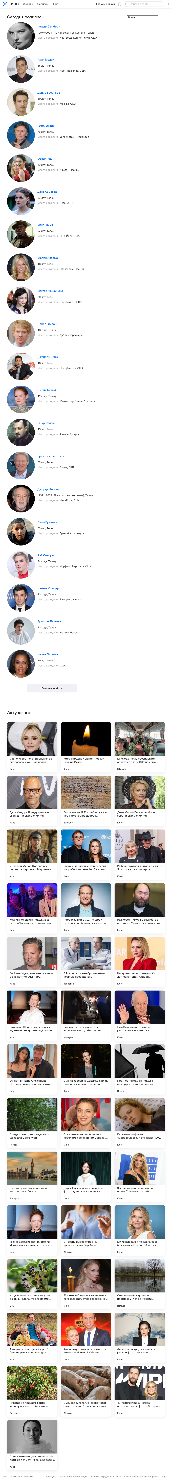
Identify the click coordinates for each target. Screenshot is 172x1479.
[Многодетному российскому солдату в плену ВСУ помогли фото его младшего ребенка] (140, 747)
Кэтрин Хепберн (48, 26)
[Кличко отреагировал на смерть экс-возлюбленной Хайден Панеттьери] (86, 1338)
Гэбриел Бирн (46, 125)
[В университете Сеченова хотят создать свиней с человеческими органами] (86, 1391)
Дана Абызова (47, 191)
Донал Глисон (47, 324)
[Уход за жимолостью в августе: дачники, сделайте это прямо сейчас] (32, 1284)
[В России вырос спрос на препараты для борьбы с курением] (86, 1230)
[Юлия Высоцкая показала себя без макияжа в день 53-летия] (140, 1230)
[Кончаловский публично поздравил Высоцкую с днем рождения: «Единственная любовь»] (86, 1445)
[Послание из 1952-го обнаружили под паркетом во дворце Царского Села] (86, 801)
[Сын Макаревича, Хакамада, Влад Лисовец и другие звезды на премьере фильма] (86, 1069)
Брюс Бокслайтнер (50, 456)
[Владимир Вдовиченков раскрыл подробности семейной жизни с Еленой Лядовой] (86, 854)
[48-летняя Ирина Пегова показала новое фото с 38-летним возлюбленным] (140, 1391)
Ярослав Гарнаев (49, 621)
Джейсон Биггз (47, 357)
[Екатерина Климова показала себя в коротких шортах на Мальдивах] (140, 1445)
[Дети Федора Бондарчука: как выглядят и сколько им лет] (32, 801)
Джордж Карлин (48, 489)
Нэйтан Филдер (48, 588)
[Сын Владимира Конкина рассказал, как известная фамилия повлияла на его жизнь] (140, 1016)
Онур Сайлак (46, 423)
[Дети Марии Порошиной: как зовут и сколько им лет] (140, 801)
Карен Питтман (47, 654)
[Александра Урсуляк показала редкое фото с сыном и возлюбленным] (140, 1338)
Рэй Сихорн (45, 555)
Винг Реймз (45, 224)
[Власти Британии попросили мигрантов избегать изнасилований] (32, 1177)
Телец (90, 32)
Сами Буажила (47, 522)
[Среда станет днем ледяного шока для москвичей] (32, 1123)
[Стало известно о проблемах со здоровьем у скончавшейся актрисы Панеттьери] (32, 747)
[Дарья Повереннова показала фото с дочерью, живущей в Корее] (86, 1177)
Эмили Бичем (46, 390)
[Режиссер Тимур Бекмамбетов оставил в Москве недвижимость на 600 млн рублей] (140, 908)
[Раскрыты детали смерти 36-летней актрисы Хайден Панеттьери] (140, 962)
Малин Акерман (48, 258)
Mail (5, 1476)
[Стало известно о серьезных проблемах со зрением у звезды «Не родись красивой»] (86, 1123)
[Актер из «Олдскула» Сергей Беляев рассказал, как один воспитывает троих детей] (32, 1338)
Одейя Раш (44, 158)
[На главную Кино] (13, 4)
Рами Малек (45, 59)
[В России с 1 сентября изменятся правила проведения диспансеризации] (86, 962)
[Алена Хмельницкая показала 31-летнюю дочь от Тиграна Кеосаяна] (32, 1445)
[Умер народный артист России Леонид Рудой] (86, 747)
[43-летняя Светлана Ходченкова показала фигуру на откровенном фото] (86, 1284)
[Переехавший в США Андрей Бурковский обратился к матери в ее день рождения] (86, 908)
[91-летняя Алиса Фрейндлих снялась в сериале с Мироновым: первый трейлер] (32, 854)
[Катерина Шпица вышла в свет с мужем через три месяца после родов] (32, 1016)
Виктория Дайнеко (50, 291)
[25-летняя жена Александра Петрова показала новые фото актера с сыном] (32, 1069)
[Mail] (5, 4)
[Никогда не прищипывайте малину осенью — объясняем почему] (32, 1391)
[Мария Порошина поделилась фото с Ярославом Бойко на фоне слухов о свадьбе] (32, 908)
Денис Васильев (48, 92)
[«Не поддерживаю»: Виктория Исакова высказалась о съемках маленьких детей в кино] (32, 1230)
